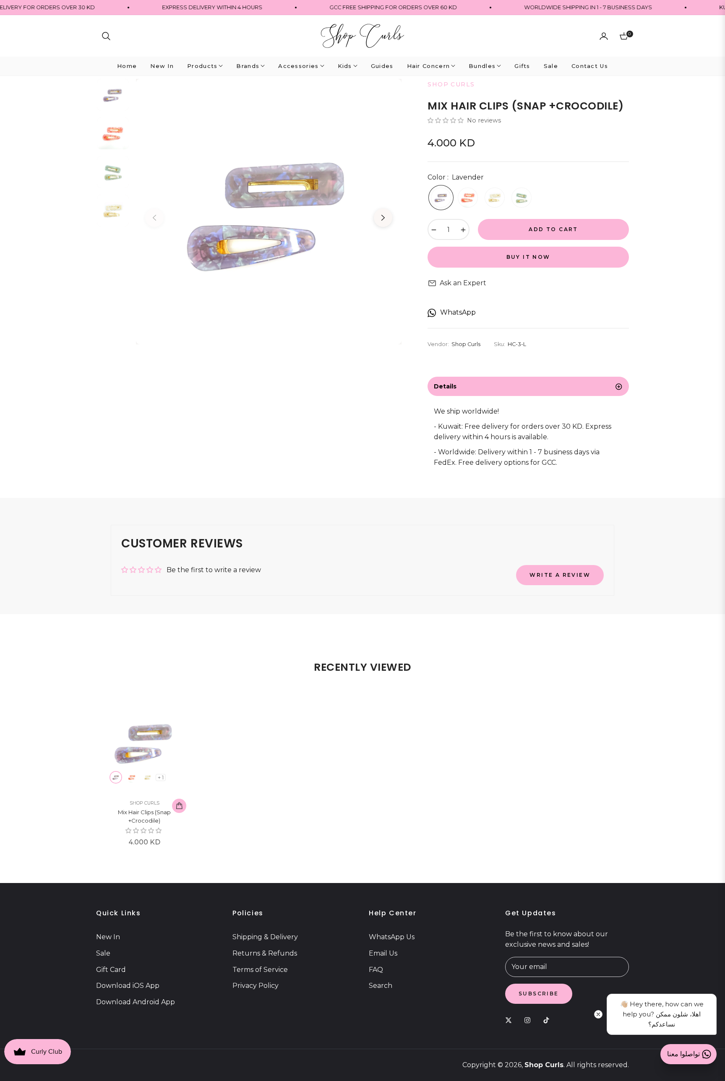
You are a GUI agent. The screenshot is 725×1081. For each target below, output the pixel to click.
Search (380, 986)
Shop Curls (144, 803)
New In (108, 937)
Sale (103, 953)
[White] (495, 198)
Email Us (383, 953)
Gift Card (111, 970)
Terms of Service (260, 970)
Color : (456, 177)
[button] (106, 36)
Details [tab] (445, 386)
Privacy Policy (255, 986)
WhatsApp (458, 312)
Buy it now (528, 257)
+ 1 (161, 777)
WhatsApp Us (392, 937)
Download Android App (135, 1002)
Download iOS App (127, 986)
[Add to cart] (179, 806)
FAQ (376, 970)
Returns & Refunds (264, 953)
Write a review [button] (559, 575)
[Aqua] (521, 198)
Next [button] (383, 217)
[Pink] (468, 198)
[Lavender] (441, 198)
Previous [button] (154, 217)
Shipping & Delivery (265, 937)
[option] (269, 211)
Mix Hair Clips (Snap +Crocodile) (144, 816)
